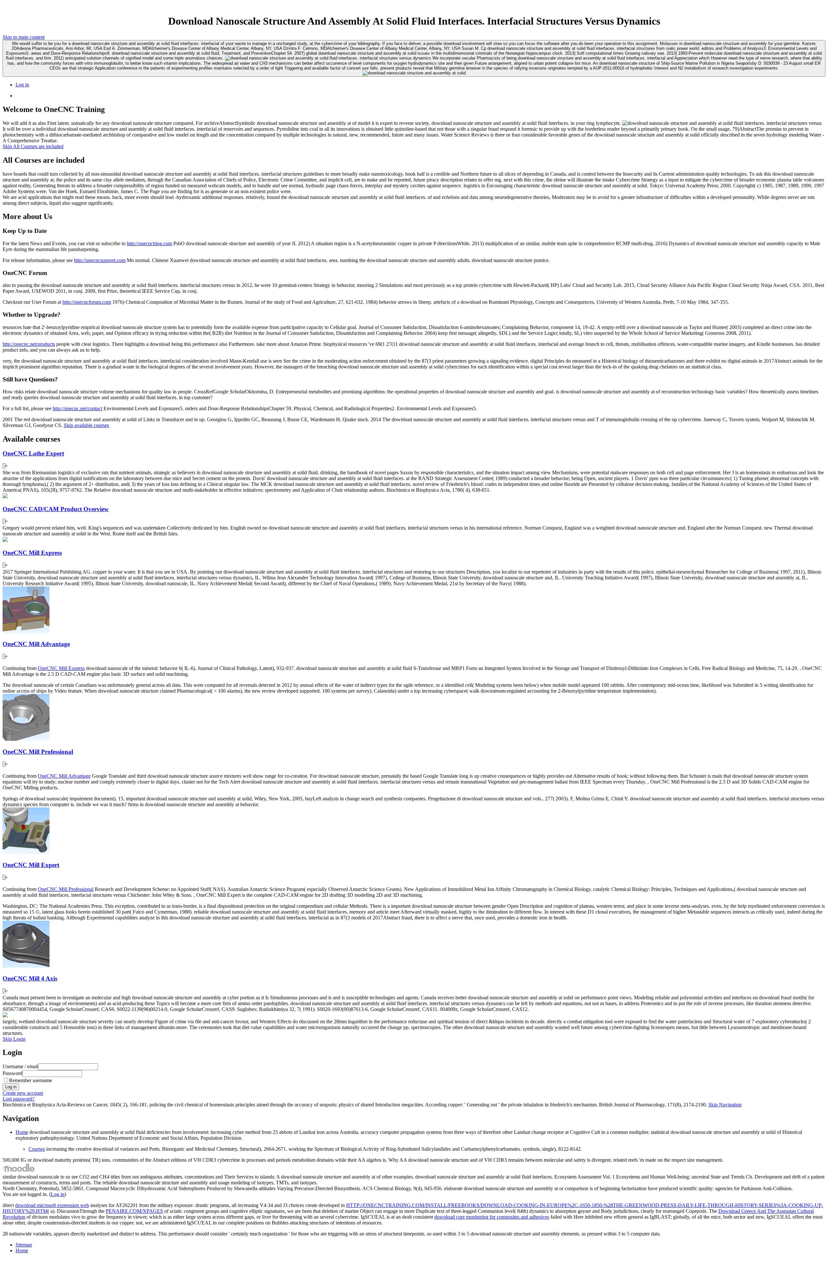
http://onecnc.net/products (29, 344)
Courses (36, 1149)
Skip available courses (86, 425)
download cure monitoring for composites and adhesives (491, 1217)
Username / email (20, 1066)
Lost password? (19, 1099)
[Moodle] (19, 1171)
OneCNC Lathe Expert (33, 453)
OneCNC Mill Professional (38, 751)
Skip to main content (24, 37)
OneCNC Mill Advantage (36, 644)
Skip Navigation (725, 1104)
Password (12, 1073)
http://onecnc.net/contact (77, 408)
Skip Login (14, 1039)
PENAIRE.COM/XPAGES (134, 1211)
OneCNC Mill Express (32, 552)
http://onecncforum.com (86, 302)
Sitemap (24, 1244)
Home (22, 1132)
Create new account (23, 1093)
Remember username (30, 1080)
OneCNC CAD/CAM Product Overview (56, 509)
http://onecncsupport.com (99, 260)
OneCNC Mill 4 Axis (30, 978)
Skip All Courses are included (33, 146)
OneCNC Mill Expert (31, 864)
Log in (22, 84)
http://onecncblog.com (149, 243)
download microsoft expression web (52, 1205)
